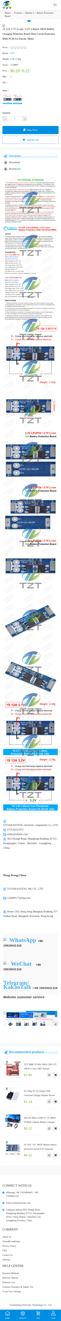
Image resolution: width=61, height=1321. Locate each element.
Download (14, 162)
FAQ (4, 1250)
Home (7, 13)
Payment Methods (10, 1273)
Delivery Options (10, 1278)
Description (15, 155)
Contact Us (7, 1255)
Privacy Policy (9, 1246)
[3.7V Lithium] (17, 99)
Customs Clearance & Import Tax (17, 1287)
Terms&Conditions (11, 1241)
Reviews (15, 168)
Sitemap (6, 1259)
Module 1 (29, 13)
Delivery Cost (8, 1282)
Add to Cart (33, 139)
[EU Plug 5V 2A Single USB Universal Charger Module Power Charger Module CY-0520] (12, 1095)
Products (18, 13)
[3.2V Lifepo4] (7, 99)
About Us (6, 1237)
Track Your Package (11, 1291)
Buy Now (32, 130)
